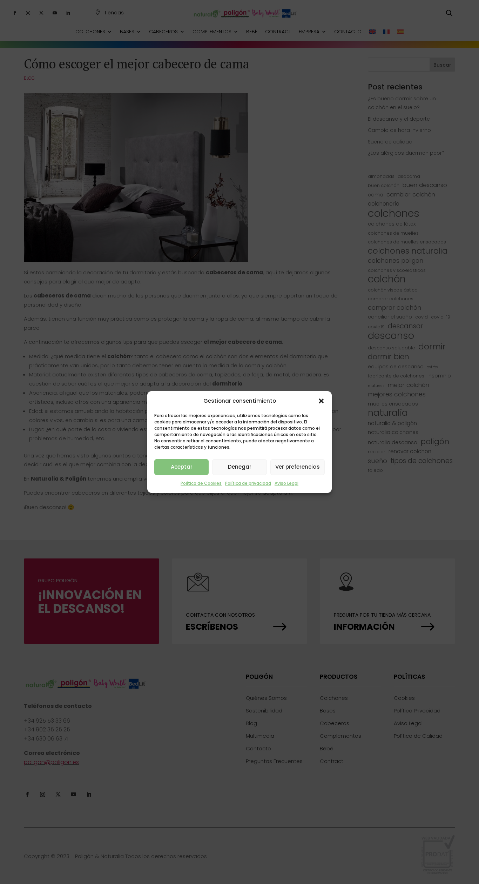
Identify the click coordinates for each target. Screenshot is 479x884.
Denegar (239, 466)
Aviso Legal (286, 483)
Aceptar (182, 466)
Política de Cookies (201, 483)
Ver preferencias (297, 466)
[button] (321, 400)
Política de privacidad (248, 483)
